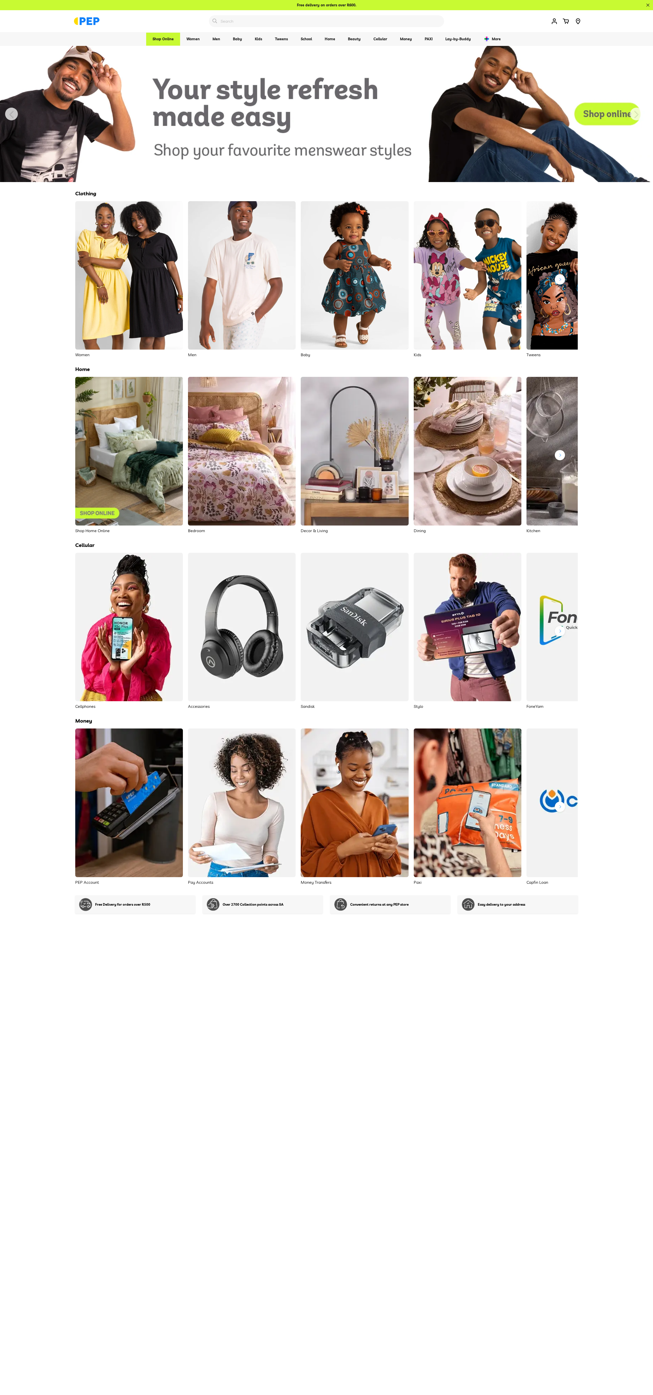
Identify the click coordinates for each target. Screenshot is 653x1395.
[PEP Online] (86, 21)
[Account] (554, 21)
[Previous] (11, 114)
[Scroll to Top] (643, 1367)
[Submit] (215, 21)
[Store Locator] (578, 21)
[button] (566, 21)
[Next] (636, 114)
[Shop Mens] (326, 114)
